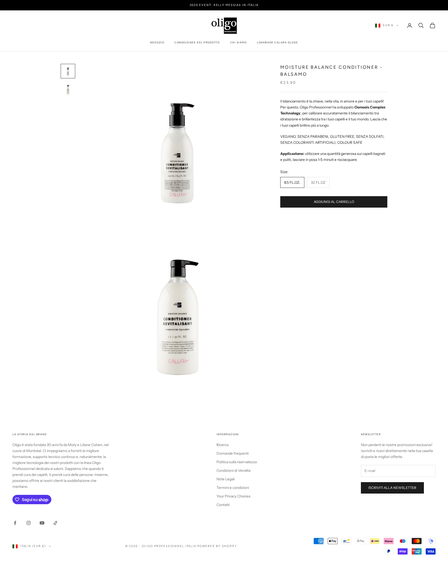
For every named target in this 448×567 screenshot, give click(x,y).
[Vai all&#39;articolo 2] (68, 90)
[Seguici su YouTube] (42, 522)
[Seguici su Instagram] (28, 522)
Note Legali (225, 479)
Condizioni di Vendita (233, 470)
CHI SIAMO (238, 42)
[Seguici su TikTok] (55, 522)
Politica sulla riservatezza (236, 462)
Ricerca (222, 444)
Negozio (157, 42)
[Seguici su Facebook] (15, 522)
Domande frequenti (232, 453)
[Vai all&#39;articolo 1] (68, 71)
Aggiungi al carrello (334, 202)
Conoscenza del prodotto (197, 42)
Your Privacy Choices (233, 496)
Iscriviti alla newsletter (392, 488)
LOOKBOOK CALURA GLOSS (277, 42)
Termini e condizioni (232, 487)
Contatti (223, 504)
